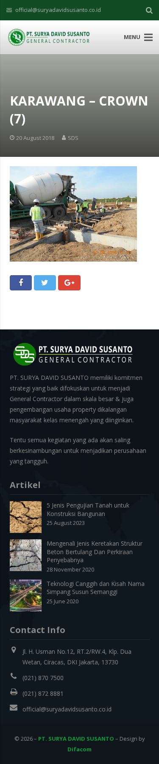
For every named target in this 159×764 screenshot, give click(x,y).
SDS (73, 138)
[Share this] (21, 282)
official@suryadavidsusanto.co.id (58, 10)
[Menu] (148, 37)
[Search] (149, 10)
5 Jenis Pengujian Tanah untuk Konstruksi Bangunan (88, 509)
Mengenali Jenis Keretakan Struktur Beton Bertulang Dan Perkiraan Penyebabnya (94, 551)
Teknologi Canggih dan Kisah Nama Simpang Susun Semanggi (96, 588)
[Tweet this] (45, 282)
